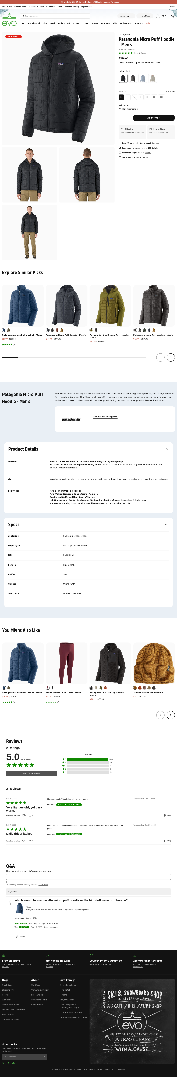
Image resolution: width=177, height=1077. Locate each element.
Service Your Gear (54, 7)
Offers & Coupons (10, 1005)
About (35, 980)
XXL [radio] (154, 97)
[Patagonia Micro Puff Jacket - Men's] (23, 306)
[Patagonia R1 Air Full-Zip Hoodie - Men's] (110, 663)
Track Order (7, 985)
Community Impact (40, 990)
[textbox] (88, 877)
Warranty (6, 1000)
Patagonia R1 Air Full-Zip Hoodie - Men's (107, 694)
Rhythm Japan (67, 1000)
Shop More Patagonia (105, 417)
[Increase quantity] (128, 118)
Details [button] (155, 148)
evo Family (67, 980)
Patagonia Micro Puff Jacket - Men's (22, 335)
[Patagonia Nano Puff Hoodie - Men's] (67, 306)
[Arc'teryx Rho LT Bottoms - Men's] (67, 663)
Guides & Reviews (10, 1019)
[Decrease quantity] (121, 118)
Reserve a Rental (36, 7)
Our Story (35, 985)
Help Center (8, 1015)
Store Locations (68, 985)
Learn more (43, 885)
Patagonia (124, 35)
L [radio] (140, 97)
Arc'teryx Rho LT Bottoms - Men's (63, 693)
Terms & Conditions (105, 1069)
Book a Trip (7, 7)
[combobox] (55, 16)
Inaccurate (54, 927)
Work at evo (37, 1005)
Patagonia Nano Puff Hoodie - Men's (66, 335)
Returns (5, 995)
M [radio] (134, 97)
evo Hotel (65, 990)
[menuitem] (23, 23)
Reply (46, 927)
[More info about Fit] (73, 555)
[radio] (123, 78)
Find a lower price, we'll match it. (103, 964)
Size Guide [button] (170, 91)
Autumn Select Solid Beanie (148, 693)
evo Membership (39, 1000)
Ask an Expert (126, 16)
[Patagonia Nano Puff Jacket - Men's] (154, 306)
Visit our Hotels (20, 7)
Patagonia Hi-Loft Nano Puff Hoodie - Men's (110, 336)
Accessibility (120, 1069)
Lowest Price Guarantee (14, 1010)
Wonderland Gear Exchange (73, 1017)
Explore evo (86, 7)
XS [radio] (121, 97)
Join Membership (71, 7)
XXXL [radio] (161, 97)
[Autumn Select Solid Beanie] (154, 663)
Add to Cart (153, 118)
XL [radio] (147, 97)
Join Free (155, 143)
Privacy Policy (89, 1069)
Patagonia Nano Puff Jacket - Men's (153, 335)
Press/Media (37, 995)
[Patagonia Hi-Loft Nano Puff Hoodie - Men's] (110, 306)
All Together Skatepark (71, 1012)
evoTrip (63, 995)
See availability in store (158, 132)
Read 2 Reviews (140, 53)
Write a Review (31, 774)
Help (5, 980)
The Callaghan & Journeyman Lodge (69, 1006)
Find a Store (145, 16)
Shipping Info (8, 990)
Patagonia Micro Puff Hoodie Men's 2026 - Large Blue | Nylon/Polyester (57, 909)
